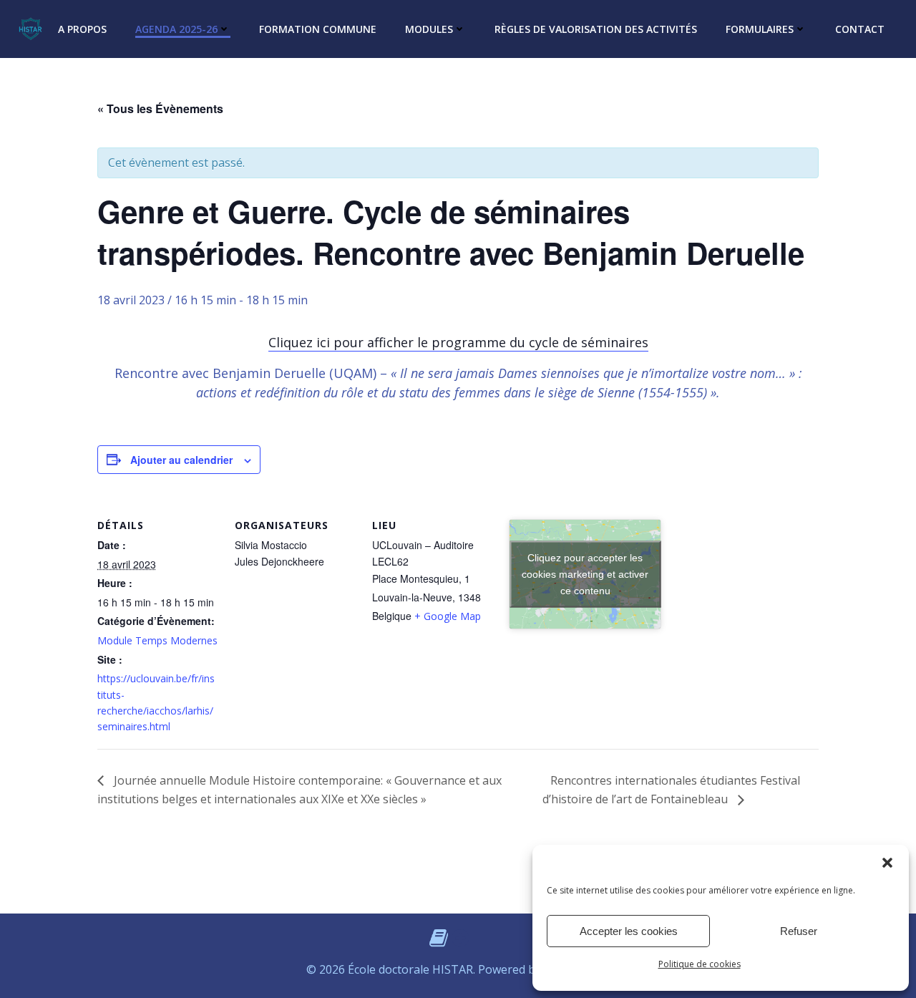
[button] (887, 863)
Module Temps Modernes (157, 640)
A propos (82, 29)
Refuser (798, 931)
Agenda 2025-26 (176, 29)
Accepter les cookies (629, 931)
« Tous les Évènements (160, 108)
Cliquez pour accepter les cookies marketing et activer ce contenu (585, 574)
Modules (429, 29)
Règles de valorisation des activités (595, 29)
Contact (860, 29)
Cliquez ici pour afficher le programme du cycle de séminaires (458, 342)
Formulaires (760, 29)
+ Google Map (447, 616)
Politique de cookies (699, 964)
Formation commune (317, 29)
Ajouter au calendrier (181, 459)
